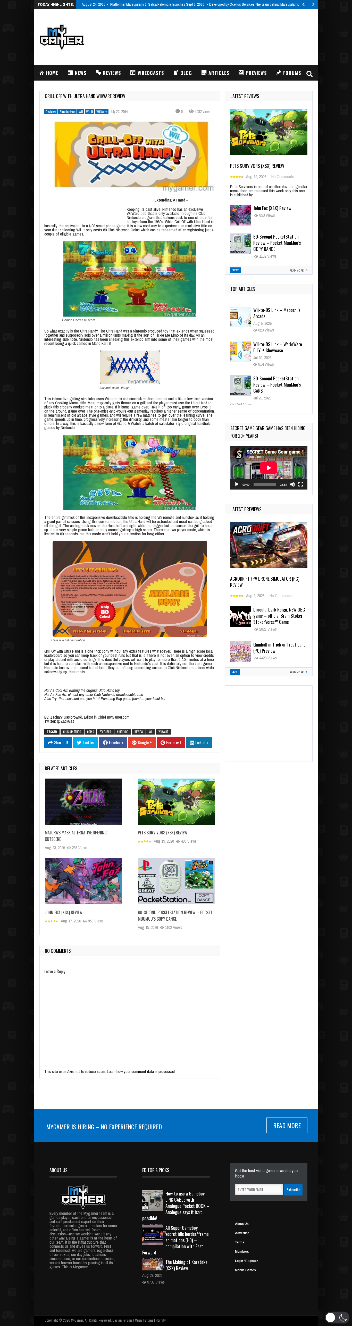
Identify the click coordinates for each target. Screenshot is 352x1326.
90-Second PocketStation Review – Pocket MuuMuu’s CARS (277, 350)
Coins (90, 732)
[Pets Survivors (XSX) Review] (176, 801)
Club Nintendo (72, 732)
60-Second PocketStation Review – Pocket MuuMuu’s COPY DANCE (175, 915)
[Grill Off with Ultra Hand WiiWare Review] (129, 155)
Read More (287, 1125)
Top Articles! (243, 288)
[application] (268, 468)
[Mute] (292, 484)
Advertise (242, 1233)
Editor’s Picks (155, 1170)
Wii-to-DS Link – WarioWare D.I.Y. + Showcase (277, 313)
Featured (105, 732)
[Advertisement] (219, 36)
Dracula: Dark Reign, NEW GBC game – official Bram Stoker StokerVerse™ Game (279, 615)
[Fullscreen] (300, 484)
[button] (337, 1317)
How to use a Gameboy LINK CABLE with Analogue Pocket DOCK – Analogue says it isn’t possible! (175, 1206)
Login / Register (246, 1261)
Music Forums (144, 1320)
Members (242, 1251)
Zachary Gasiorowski (66, 717)
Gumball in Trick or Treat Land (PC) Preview (279, 647)
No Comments (282, 176)
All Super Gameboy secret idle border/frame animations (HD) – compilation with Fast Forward (175, 1240)
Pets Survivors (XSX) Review (162, 833)
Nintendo (123, 732)
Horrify (160, 1320)
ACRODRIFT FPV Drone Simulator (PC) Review (264, 581)
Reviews (51, 111)
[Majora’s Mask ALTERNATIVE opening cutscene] (83, 801)
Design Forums (122, 1320)
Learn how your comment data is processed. (141, 1071)
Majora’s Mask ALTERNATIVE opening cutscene (277, 381)
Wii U (89, 111)
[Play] (236, 484)
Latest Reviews (244, 96)
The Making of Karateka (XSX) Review (186, 1265)
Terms (239, 1242)
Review (139, 732)
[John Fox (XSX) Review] (83, 881)
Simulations (67, 111)
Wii (81, 111)
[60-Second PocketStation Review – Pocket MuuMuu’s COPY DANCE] (176, 881)
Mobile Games (245, 1270)
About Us (242, 1224)
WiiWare (101, 111)
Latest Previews (246, 509)
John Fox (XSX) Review (63, 912)
